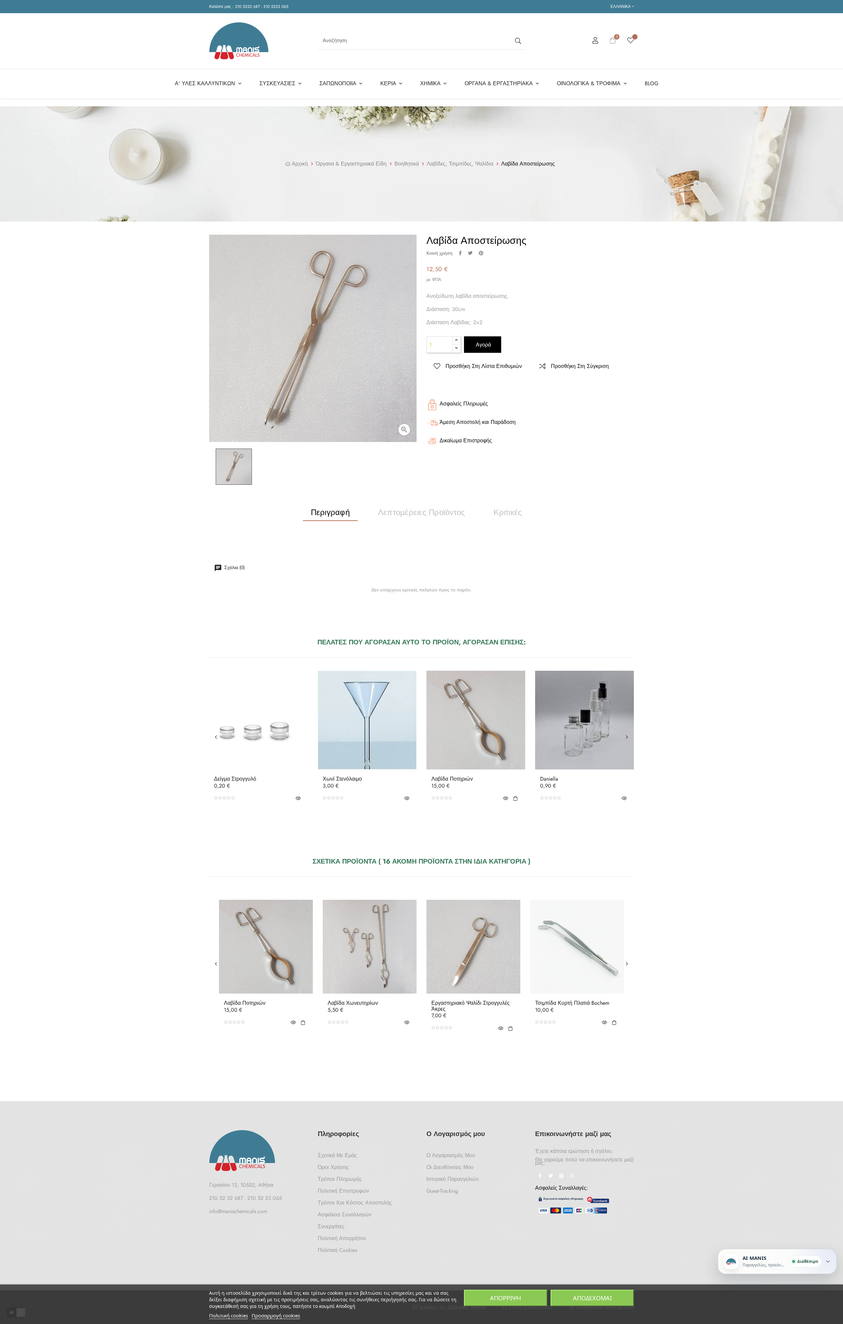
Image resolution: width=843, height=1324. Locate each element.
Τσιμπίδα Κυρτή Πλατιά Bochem (572, 1003)
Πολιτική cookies (228, 1315)
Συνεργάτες (331, 1226)
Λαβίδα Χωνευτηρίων (353, 1003)
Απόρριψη (505, 1298)
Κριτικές (508, 512)
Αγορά (482, 345)
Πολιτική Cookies (337, 1250)
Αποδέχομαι (592, 1298)
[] (515, 798)
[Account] (595, 41)
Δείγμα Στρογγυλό (235, 779)
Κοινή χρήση (460, 253)
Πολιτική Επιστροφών (343, 1191)
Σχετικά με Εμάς (337, 1155)
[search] (517, 41)
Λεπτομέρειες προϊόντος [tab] (421, 512)
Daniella (549, 779)
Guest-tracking (442, 1191)
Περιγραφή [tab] (330, 512)
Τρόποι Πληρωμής (340, 1179)
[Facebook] (540, 1176)
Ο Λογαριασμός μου (450, 1155)
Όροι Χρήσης (333, 1167)
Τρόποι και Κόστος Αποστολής (355, 1203)
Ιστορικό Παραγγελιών (452, 1179)
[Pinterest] (561, 1176)
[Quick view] (298, 798)
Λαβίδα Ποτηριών (452, 779)
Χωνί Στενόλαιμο (342, 779)
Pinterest (481, 253)
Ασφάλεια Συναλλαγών (344, 1214)
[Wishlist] (630, 40)
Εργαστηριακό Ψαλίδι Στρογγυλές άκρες (470, 1006)
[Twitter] (551, 1176)
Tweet (470, 253)
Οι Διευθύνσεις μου (450, 1167)
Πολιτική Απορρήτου (342, 1238)
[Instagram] (572, 1176)
